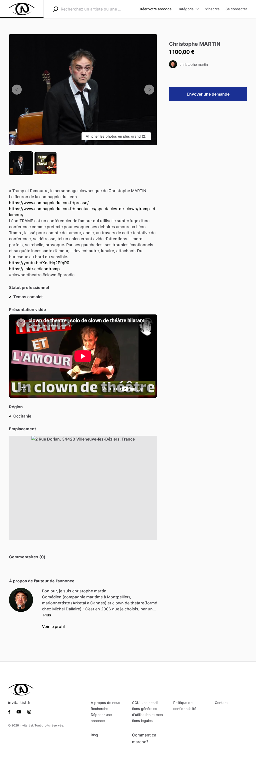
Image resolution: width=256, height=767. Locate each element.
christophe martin (194, 64)
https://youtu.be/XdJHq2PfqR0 (39, 262)
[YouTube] (19, 711)
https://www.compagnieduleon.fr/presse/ (49, 202)
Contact (221, 702)
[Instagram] (27, 711)
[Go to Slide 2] (46, 163)
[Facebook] (11, 711)
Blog (94, 735)
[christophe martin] (21, 600)
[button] (83, 89)
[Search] (55, 9)
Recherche (99, 708)
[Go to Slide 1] (21, 163)
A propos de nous (105, 702)
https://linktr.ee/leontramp (34, 268)
